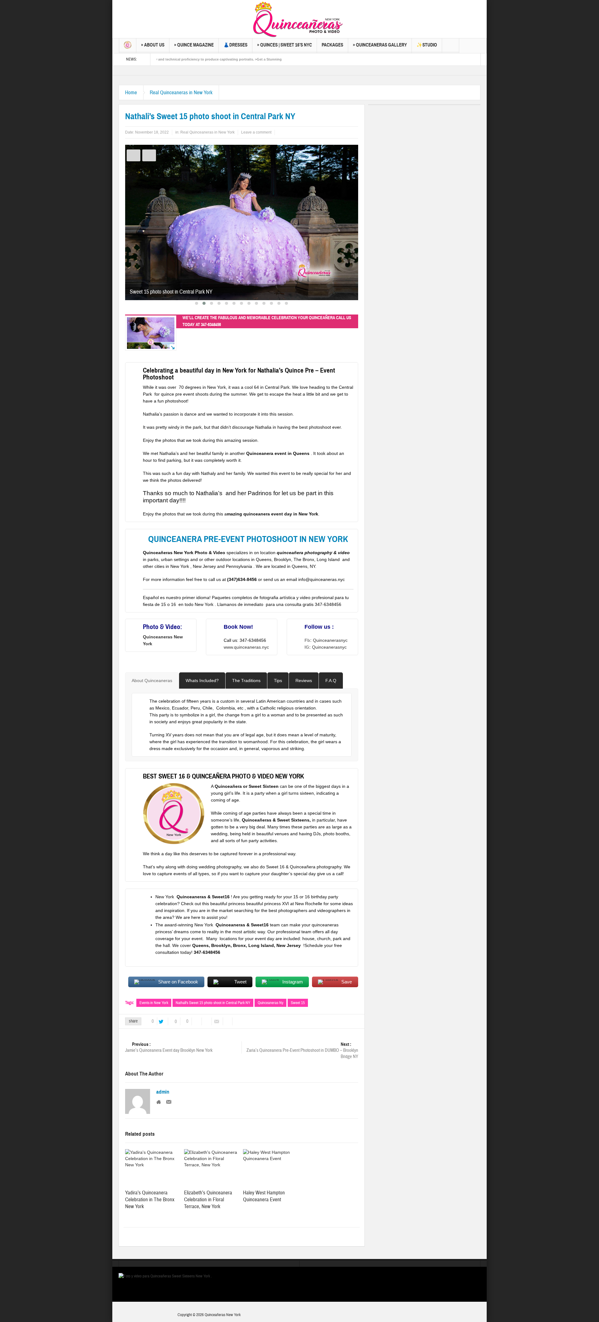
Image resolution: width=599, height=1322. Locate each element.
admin (162, 1092)
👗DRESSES (235, 45)
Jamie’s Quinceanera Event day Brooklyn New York (168, 1047)
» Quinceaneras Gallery (380, 45)
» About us (152, 45)
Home (131, 92)
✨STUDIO (426, 45)
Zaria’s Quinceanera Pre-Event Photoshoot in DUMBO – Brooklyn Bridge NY (302, 1051)
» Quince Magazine (194, 45)
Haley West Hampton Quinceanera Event (264, 1196)
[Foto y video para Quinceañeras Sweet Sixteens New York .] (299, 19)
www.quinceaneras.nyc (246, 647)
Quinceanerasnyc (330, 640)
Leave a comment (256, 132)
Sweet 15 (298, 1002)
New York (231, 924)
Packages (332, 45)
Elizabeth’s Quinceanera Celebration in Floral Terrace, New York (208, 1199)
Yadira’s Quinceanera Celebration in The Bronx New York (149, 1199)
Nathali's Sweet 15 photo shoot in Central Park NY (213, 1002)
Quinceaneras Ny (270, 1002)
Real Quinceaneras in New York (181, 92)
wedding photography (220, 866)
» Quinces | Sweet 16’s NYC (284, 45)
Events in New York (153, 1002)
